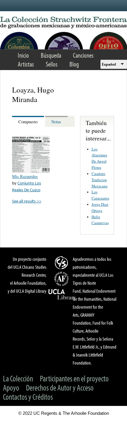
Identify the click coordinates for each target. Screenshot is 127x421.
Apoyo (11, 387)
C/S (62, 262)
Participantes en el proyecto (74, 378)
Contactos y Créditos (28, 396)
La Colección (18, 378)
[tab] (28, 121)
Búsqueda (51, 55)
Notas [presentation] (56, 121)
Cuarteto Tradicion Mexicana (100, 180)
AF (62, 278)
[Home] (63, 23)
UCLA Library (62, 294)
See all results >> (26, 201)
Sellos (52, 64)
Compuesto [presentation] (28, 121)
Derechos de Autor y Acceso (60, 387)
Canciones (83, 55)
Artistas (26, 64)
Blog (74, 64)
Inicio (23, 55)
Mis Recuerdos (25, 176)
